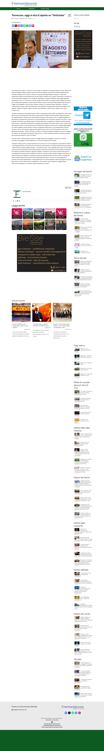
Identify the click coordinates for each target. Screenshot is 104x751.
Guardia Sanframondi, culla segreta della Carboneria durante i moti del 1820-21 (82, 263)
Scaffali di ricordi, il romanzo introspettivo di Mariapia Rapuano (83, 271)
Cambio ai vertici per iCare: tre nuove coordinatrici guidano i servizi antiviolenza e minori (82, 470)
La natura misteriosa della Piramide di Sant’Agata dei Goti (82, 400)
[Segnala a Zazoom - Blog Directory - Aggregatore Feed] (52, 721)
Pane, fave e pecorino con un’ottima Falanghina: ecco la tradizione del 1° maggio (83, 229)
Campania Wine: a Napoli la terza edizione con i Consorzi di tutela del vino (82, 547)
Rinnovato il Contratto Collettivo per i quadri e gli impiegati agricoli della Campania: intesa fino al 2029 (83, 562)
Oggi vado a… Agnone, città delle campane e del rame (83, 357)
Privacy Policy (49, 719)
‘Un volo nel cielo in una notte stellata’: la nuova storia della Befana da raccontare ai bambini (82, 673)
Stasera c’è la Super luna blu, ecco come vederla (82, 644)
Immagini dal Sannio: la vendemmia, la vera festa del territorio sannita (83, 176)
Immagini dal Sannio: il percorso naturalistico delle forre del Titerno (83, 192)
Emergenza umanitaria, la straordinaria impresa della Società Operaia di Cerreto (83, 278)
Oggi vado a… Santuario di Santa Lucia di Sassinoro (83, 375)
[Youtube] (17, 201)
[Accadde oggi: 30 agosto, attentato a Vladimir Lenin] (41, 312)
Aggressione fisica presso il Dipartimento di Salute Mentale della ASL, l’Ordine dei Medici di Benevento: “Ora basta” (83, 483)
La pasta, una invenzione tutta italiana (81, 421)
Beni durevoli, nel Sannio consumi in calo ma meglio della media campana (83, 539)
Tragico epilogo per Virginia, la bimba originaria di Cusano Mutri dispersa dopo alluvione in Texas (83, 619)
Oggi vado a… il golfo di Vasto (86, 363)
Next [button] (70, 324)
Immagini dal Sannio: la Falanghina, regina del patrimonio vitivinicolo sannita (83, 199)
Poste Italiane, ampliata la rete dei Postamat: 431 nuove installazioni (83, 581)
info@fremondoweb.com (20, 709)
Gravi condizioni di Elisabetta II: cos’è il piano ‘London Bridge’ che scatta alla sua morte (83, 651)
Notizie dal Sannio (28, 18)
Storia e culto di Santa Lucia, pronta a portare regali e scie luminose (83, 695)
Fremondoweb (16, 18)
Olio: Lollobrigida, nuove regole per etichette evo (81, 598)
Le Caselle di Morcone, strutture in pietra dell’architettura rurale (83, 393)
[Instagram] (19, 201)
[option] (21, 321)
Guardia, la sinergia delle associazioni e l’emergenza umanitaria (82, 285)
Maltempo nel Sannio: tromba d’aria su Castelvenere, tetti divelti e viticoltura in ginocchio (83, 461)
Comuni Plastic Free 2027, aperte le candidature (82, 574)
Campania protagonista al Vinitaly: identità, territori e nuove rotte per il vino (83, 606)
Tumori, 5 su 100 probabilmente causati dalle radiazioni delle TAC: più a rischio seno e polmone (83, 636)
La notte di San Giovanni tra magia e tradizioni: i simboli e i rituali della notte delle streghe (82, 221)
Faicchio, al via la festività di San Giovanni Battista (81, 444)
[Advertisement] (42, 79)
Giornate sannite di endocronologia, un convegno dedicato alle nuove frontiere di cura (82, 515)
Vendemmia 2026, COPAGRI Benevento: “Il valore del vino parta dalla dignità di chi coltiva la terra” (83, 507)
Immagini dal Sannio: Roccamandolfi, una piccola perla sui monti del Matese (82, 184)
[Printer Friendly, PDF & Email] (68, 187)
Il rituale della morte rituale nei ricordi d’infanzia (82, 414)
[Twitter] (15, 201)
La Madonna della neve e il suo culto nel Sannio (83, 245)
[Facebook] (13, 201)
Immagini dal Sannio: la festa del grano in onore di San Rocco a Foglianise (83, 206)
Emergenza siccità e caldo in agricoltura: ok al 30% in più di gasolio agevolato (83, 554)
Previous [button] (13, 324)
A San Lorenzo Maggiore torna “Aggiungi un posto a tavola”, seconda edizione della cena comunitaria (82, 452)
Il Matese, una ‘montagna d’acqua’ (85, 251)
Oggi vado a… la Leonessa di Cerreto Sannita (82, 350)
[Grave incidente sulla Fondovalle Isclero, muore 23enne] (21, 312)
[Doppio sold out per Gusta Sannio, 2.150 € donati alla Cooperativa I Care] (62, 312)
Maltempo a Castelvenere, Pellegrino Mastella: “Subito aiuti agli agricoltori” (82, 531)
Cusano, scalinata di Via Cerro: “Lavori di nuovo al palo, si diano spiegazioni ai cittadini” (83, 436)
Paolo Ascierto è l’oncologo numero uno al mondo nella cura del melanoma (83, 628)
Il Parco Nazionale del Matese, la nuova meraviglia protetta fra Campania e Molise (83, 238)
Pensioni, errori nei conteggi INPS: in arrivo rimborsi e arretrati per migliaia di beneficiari (83, 665)
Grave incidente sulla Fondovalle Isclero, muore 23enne (82, 492)
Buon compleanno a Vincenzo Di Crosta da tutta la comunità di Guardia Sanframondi (83, 293)
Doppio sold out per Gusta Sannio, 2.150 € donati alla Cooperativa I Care (82, 499)
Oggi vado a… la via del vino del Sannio (86, 369)
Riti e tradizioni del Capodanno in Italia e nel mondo (82, 688)
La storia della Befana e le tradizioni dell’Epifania (83, 681)
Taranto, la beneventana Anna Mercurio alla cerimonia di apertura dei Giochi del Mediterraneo (82, 590)
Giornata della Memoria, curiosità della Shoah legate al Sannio (82, 407)
